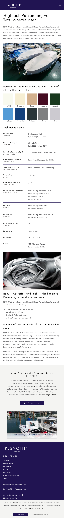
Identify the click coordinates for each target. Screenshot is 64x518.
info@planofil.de (50, 395)
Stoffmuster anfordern (33, 403)
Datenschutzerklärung (35, 508)
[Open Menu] (60, 5)
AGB (5, 478)
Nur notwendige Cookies (40, 514)
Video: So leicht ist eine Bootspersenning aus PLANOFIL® (32, 374)
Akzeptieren (20, 514)
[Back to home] (12, 5)
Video (33, 386)
